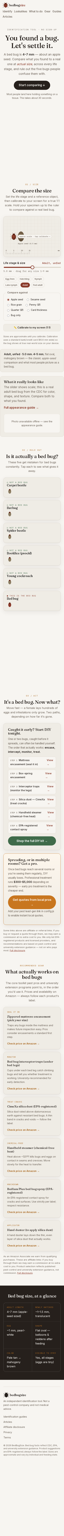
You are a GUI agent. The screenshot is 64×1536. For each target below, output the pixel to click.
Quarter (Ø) (17, 310)
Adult (25, 285)
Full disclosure (17, 950)
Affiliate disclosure (14, 1427)
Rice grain (16, 304)
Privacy (7, 1432)
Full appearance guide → (21, 407)
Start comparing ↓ (32, 85)
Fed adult (37, 285)
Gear (47, 11)
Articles (7, 16)
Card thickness (39, 310)
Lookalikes (20, 11)
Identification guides (15, 1416)
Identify (7, 11)
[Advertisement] (32, 140)
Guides (56, 11)
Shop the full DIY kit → (32, 841)
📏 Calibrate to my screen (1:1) (32, 327)
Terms (7, 1437)
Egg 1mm (10, 279)
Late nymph (11, 285)
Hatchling (24, 279)
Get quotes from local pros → (32, 902)
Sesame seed (38, 299)
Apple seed (17, 299)
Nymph (38, 279)
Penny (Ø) (34, 304)
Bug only (16, 315)
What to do (35, 11)
